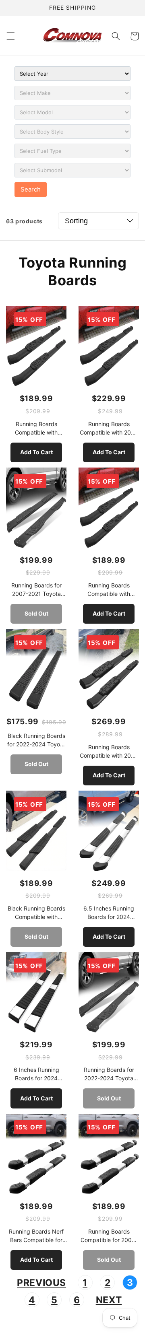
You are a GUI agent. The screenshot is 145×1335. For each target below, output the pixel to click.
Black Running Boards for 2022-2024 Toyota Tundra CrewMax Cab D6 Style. (36, 740)
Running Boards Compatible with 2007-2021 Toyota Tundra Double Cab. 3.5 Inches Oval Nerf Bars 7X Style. (108, 590)
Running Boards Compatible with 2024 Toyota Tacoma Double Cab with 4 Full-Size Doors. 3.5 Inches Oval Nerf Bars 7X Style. (109, 428)
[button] (10, 36)
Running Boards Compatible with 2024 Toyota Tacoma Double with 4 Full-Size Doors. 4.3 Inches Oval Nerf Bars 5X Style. (109, 752)
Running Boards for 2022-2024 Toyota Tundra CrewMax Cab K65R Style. (109, 1074)
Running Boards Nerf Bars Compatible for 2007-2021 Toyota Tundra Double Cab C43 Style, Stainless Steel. (36, 1236)
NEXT (109, 1300)
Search (31, 189)
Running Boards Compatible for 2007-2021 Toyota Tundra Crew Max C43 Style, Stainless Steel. (109, 1236)
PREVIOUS (41, 1282)
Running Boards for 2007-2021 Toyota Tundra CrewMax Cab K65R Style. (36, 590)
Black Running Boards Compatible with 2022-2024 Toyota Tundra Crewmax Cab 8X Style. (36, 913)
